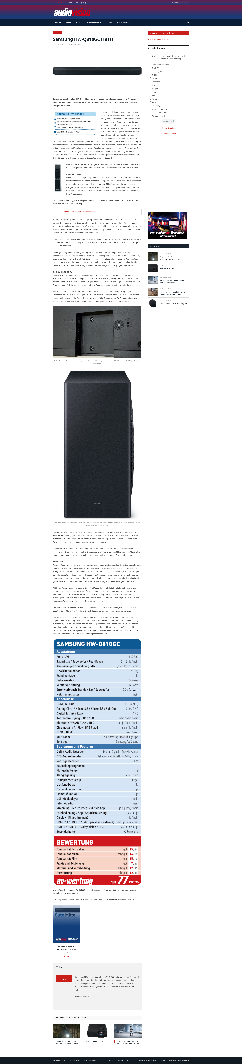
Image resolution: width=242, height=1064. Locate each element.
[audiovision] (72, 12)
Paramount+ (157, 99)
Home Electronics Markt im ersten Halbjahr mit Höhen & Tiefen (172, 293)
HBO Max (156, 82)
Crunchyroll (157, 71)
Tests (77, 22)
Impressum (118, 1060)
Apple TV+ (156, 68)
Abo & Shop (122, 22)
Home (58, 22)
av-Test (57, 33)
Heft (110, 22)
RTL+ (154, 102)
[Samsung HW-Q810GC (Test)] (97, 71)
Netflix (154, 95)
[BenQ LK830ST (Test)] (97, 1031)
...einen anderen (159, 112)
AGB (154, 1060)
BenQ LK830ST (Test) (77, 3)
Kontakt (163, 1060)
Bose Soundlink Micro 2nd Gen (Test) (173, 304)
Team (109, 1060)
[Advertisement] (143, 11)
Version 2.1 (57, 1060)
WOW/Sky (156, 106)
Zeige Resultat (168, 128)
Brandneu (154, 246)
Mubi (154, 92)
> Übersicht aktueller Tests (159, 39)
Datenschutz (130, 1060)
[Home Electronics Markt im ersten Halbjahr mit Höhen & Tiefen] (153, 292)
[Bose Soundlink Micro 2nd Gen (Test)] (153, 303)
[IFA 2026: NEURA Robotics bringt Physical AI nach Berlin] (128, 1031)
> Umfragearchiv (168, 134)
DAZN (154, 75)
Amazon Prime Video (160, 64)
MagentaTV (156, 88)
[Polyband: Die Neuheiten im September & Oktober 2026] (66, 1031)
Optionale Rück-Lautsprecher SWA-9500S (78, 211)
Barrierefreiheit (144, 1060)
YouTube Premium (159, 109)
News (68, 22)
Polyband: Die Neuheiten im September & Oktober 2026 (67, 1042)
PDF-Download (66, 953)
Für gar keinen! (158, 116)
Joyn (153, 85)
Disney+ (155, 78)
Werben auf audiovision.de (179, 1060)
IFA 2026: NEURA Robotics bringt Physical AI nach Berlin (128, 1042)
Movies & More (94, 22)
